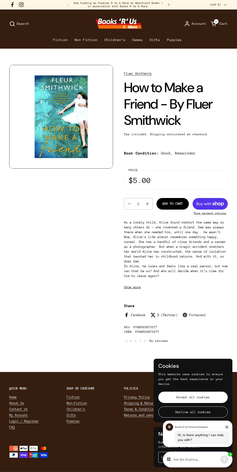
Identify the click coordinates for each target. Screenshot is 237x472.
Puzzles (73, 421)
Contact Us (18, 409)
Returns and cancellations (147, 415)
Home (13, 397)
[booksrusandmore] (118, 23)
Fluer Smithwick (138, 73)
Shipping (157, 134)
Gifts (71, 415)
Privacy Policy (137, 397)
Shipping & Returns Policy (147, 403)
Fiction (73, 397)
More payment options (210, 213)
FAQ (12, 427)
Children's (76, 409)
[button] (19, 24)
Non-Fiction (77, 403)
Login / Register (24, 421)
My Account (18, 415)
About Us (16, 403)
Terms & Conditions (140, 409)
